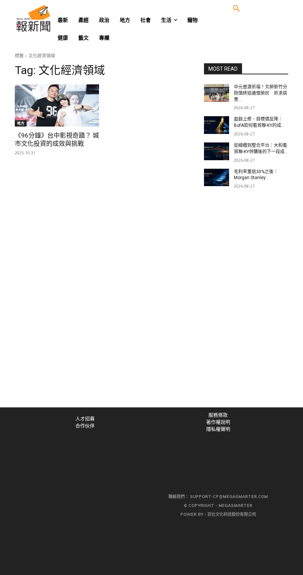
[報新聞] (45, 18)
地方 (20, 123)
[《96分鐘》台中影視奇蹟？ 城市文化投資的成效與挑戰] (57, 105)
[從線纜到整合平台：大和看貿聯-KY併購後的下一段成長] (216, 151)
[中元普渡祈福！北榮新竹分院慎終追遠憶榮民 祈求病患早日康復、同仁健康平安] (216, 93)
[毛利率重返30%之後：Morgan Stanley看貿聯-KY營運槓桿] (216, 177)
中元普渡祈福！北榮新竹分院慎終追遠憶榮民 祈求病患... (260, 93)
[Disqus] (151, 305)
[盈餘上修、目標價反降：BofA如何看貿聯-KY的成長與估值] (216, 125)
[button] (236, 9)
